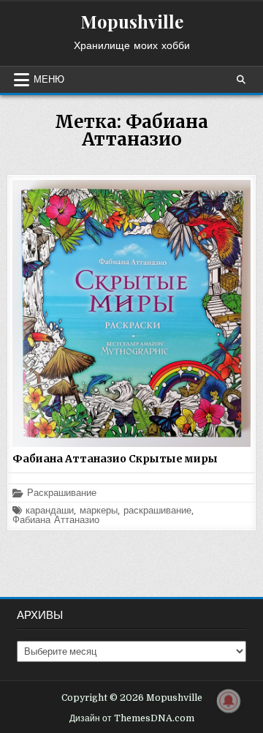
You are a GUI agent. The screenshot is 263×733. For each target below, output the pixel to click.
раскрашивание (157, 511)
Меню (49, 79)
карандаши (50, 511)
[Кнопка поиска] (241, 79)
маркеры (99, 511)
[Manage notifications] (228, 701)
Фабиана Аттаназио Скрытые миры (115, 458)
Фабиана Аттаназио (55, 520)
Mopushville (131, 21)
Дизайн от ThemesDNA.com (131, 718)
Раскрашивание (61, 493)
